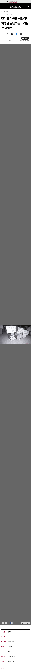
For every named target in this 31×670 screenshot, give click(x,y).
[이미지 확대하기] (3, 623)
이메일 (21, 34)
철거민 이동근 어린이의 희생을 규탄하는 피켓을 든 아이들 (12, 14)
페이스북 (16, 34)
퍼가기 (7, 34)
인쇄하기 (26, 38)
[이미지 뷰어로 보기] (11, 623)
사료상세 (6, 11)
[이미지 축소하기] (6, 623)
